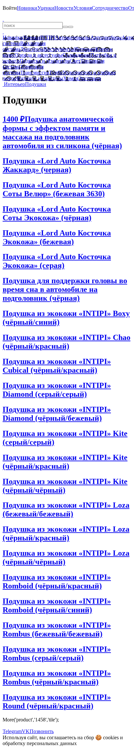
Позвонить (42, 731)
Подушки (35, 84)
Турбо (55, 72)
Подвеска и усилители (45, 61)
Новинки (27, 8)
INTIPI (47, 37)
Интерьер (84, 49)
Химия (70, 78)
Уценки (45, 8)
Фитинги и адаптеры (39, 78)
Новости (64, 8)
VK (26, 731)
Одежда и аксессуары (38, 55)
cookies (111, 737)
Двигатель (31, 49)
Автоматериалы (72, 37)
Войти (10, 8)
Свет (75, 61)
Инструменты (58, 49)
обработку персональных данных (40, 743)
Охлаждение (76, 55)
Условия (83, 8)
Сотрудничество (110, 8)
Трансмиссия (34, 72)
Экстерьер (89, 78)
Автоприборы (106, 37)
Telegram (12, 731)
